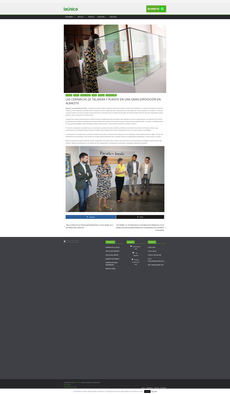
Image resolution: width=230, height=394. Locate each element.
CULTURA (94, 95)
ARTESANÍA (76, 95)
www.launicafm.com (157, 265)
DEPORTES (91, 17)
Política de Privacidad (70, 387)
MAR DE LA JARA (110, 268)
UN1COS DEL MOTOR (111, 255)
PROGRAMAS (69, 17)
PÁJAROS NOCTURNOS (112, 259)
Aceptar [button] (147, 391)
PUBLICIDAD (113, 17)
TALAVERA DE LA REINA (111, 95)
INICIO (143, 388)
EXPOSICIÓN (101, 95)
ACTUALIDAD (69, 95)
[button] (74, 17)
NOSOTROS (163, 388)
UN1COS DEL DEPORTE (112, 251)
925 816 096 (157, 255)
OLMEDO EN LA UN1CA (112, 247)
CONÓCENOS (101, 17)
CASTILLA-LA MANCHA (85, 95)
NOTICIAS (80, 17)
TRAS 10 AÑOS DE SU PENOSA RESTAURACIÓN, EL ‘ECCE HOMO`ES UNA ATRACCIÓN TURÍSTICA (89, 226)
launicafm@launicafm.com (156, 261)
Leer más (154, 391)
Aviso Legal (67, 385)
